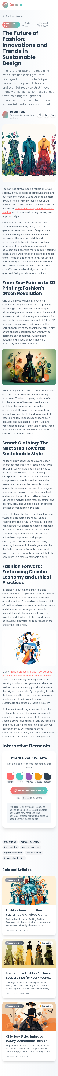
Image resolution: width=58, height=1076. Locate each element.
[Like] (53, 115)
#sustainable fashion (14, 858)
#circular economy (30, 842)
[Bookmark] (46, 115)
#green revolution (13, 852)
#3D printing (10, 842)
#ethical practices (30, 847)
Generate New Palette (31, 790)
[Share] (40, 115)
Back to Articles (15, 16)
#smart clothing (34, 852)
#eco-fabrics (10, 847)
